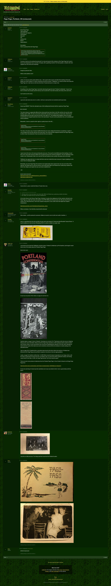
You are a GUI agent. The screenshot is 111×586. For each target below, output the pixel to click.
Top (48, 562)
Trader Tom (10, 243)
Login (107, 9)
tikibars (9, 68)
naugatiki (9, 219)
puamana (10, 27)
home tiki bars (66, 569)
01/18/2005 (25, 27)
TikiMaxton (10, 59)
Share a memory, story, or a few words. (58, 1)
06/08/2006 (25, 103)
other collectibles (55, 571)
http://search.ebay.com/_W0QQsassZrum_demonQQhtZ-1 (33, 175)
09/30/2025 (25, 460)
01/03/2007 (25, 183)
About (25, 9)
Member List (36, 9)
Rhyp (9, 460)
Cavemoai (10, 431)
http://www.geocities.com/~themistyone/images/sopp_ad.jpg (34, 206)
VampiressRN (10, 213)
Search (31, 9)
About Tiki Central (55, 562)
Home (51, 562)
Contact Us (61, 562)
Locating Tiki (11, 17)
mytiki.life (44, 569)
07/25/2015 (25, 243)
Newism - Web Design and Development (55, 579)
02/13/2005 (25, 97)
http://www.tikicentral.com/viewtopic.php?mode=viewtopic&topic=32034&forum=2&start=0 (40, 365)
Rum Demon (10, 104)
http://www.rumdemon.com (26, 177)
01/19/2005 (25, 77)
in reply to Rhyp (30, 548)
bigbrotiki (9, 190)
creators (47, 571)
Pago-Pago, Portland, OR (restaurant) (17, 19)
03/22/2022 (25, 431)
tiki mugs (60, 569)
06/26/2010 (25, 219)
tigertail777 (10, 97)
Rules (28, 9)
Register (103, 9)
